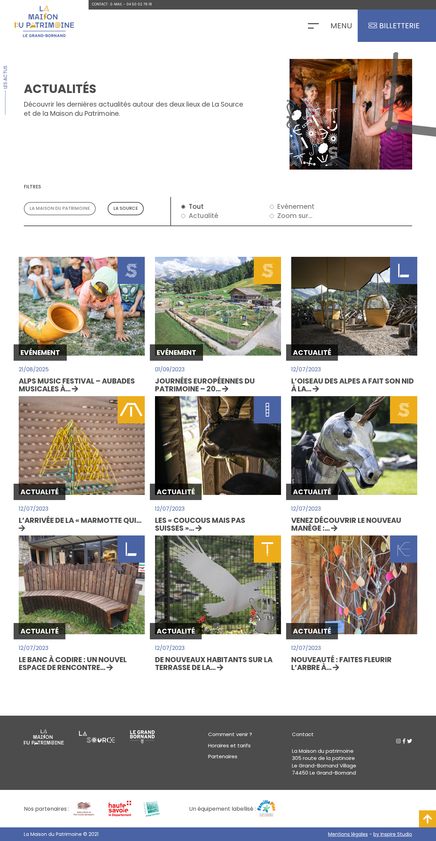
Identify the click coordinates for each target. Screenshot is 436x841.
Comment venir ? (230, 734)
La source (125, 208)
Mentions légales (348, 834)
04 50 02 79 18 (139, 4)
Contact (303, 734)
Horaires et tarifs (229, 745)
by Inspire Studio (392, 834)
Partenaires (222, 756)
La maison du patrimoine (60, 208)
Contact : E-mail (107, 4)
